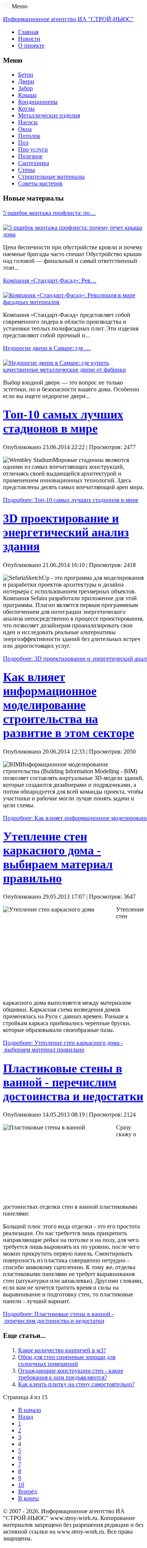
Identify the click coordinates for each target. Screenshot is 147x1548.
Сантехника (33, 163)
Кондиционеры (38, 102)
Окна (25, 129)
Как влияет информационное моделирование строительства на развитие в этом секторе (68, 705)
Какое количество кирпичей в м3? (62, 1350)
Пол (23, 142)
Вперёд (27, 1491)
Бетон (25, 74)
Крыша (27, 95)
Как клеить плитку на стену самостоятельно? (76, 1384)
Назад (25, 1417)
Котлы (26, 108)
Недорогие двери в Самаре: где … (47, 348)
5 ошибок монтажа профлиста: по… (49, 213)
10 (21, 1485)
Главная (28, 32)
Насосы (28, 122)
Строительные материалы (51, 176)
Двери (26, 81)
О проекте (31, 45)
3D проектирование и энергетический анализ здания (66, 532)
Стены (26, 170)
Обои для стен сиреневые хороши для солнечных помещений (66, 1360)
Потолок (29, 136)
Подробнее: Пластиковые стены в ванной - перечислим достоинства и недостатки (58, 1317)
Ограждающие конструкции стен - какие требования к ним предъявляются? (70, 1374)
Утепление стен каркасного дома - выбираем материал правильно (58, 857)
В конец (28, 1498)
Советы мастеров (40, 183)
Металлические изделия (49, 115)
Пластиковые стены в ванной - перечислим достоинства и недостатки (73, 1082)
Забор (25, 88)
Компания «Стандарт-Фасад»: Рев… (49, 280)
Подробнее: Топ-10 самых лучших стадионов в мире (70, 500)
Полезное (30, 156)
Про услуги (33, 149)
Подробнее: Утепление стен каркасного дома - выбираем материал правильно (63, 1046)
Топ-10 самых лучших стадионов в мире (63, 421)
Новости (29, 39)
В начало (29, 1410)
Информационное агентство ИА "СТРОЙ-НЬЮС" (68, 19)
